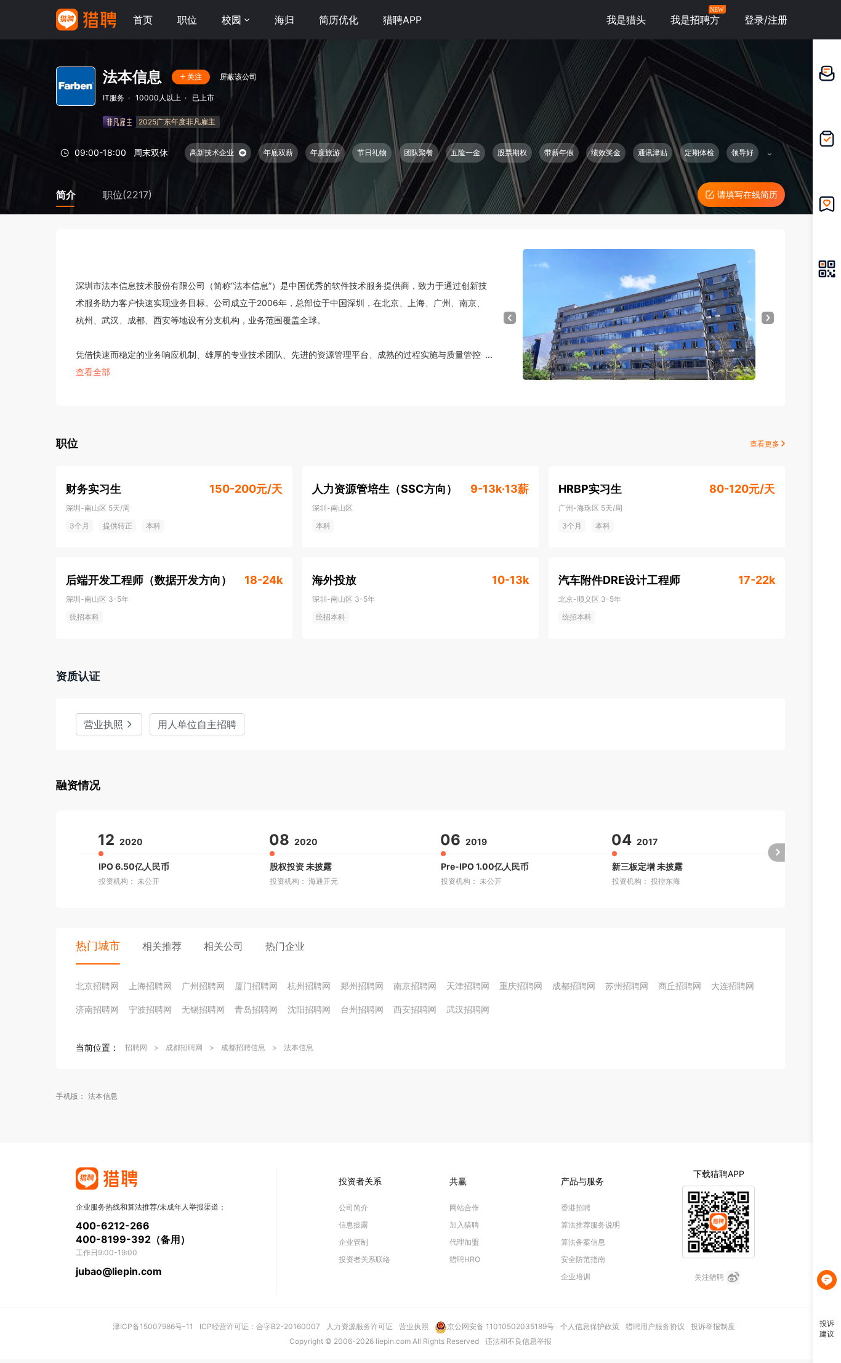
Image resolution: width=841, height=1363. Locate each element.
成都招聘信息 (243, 1047)
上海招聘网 (150, 986)
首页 (143, 20)
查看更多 (765, 443)
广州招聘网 (203, 986)
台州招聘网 (362, 1009)
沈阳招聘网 (309, 1009)
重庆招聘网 (520, 986)
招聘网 (136, 1047)
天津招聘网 (467, 986)
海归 (284, 20)
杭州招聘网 (309, 986)
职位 (187, 20)
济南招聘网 (97, 1009)
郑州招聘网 (362, 986)
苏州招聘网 (626, 986)
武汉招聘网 (467, 1009)
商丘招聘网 (679, 986)
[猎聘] (86, 20)
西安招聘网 (415, 1009)
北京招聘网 (97, 986)
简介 (66, 194)
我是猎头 (626, 20)
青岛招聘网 (256, 1009)
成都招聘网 (573, 986)
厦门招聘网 (256, 986)
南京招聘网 (415, 986)
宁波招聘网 (150, 1009)
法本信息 (298, 1047)
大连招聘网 (732, 986)
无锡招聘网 (203, 1009)
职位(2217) (127, 194)
